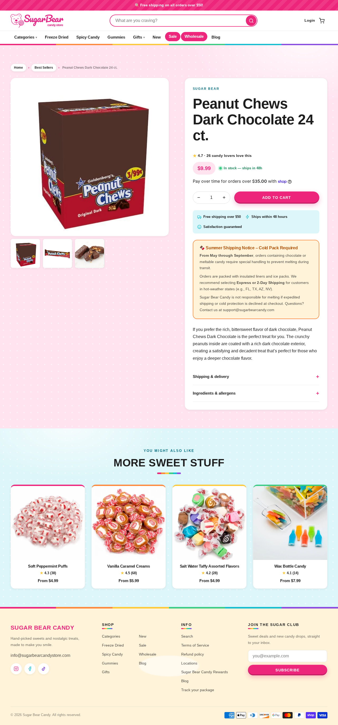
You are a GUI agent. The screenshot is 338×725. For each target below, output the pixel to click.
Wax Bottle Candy (290, 566)
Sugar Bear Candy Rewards (204, 672)
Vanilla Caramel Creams (128, 566)
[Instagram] (16, 668)
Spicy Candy (88, 37)
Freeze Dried (56, 37)
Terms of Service (195, 645)
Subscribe (287, 670)
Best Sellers (44, 67)
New (157, 37)
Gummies (116, 37)
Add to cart (276, 197)
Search (187, 636)
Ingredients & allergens (214, 393)
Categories (25, 37)
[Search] (251, 20)
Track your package (197, 690)
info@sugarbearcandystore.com (40, 655)
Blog (216, 37)
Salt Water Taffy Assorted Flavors (209, 566)
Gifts (139, 37)
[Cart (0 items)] (321, 20)
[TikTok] (43, 668)
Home (18, 67)
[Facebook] (29, 668)
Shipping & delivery (211, 376)
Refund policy (192, 654)
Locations (189, 663)
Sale (173, 36)
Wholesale (194, 36)
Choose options (47, 552)
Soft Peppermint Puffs (48, 566)
